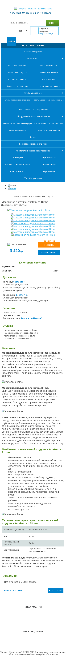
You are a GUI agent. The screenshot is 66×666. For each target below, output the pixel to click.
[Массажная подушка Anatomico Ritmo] (33, 210)
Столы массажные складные (17, 100)
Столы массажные (33, 93)
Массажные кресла (33, 51)
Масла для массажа (17, 130)
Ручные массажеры (17, 79)
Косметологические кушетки (33, 144)
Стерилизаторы (49, 164)
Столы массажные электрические (33, 109)
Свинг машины (48, 79)
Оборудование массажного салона (33, 116)
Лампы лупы (17, 157)
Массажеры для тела (49, 72)
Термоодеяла (49, 171)
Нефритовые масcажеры (49, 86)
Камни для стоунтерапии (49, 130)
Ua (14, 188)
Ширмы (33, 137)
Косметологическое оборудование (33, 150)
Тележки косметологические (17, 164)
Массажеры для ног (49, 65)
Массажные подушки (17, 72)
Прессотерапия (17, 171)
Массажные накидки (17, 65)
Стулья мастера (49, 157)
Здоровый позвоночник (17, 86)
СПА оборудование (33, 178)
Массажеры (32, 58)
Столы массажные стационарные (49, 100)
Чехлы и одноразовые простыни (48, 123)
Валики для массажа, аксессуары (17, 123)
